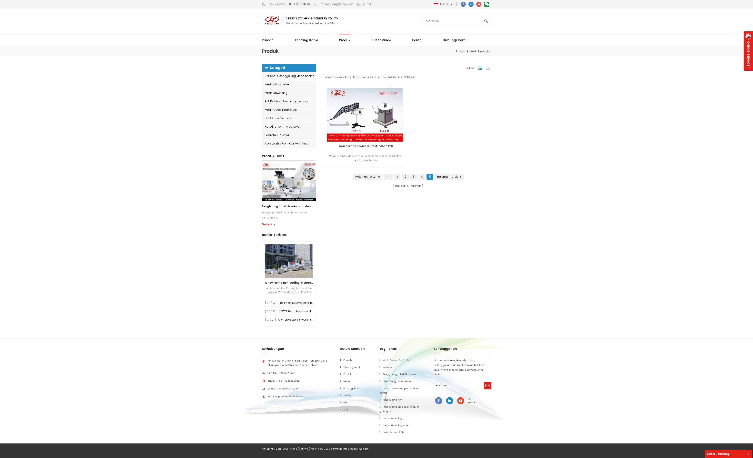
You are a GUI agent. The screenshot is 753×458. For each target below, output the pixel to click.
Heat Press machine (278, 118)
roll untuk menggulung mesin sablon (289, 76)
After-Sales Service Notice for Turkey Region (303, 320)
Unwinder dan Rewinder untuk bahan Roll (365, 146)
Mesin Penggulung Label (397, 381)
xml (345, 410)
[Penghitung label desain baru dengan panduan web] (281, 182)
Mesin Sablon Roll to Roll (397, 360)
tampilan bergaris (480, 68)
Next (313, 186)
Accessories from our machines (286, 143)
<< (388, 177)
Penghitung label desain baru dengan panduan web (281, 206)
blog (345, 403)
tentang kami (351, 367)
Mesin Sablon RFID (393, 432)
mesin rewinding (480, 52)
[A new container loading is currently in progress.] (289, 261)
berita (417, 40)
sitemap (348, 396)
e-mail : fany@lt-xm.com (337, 4)
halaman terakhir (449, 177)
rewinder (388, 367)
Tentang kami (306, 40)
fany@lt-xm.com (288, 389)
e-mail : (368, 4)
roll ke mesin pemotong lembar (286, 101)
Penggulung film (392, 400)
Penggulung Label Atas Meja (399, 374)
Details (313, 224)
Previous (265, 186)
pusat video (381, 40)
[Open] (748, 51)
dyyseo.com (361, 449)
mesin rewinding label (395, 425)
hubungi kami (455, 40)
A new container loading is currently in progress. (289, 282)
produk (344, 40)
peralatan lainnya (277, 135)
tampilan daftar (488, 68)
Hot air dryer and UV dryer (283, 126)
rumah (268, 40)
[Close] (748, 73)
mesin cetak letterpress (281, 110)
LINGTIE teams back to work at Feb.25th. (302, 311)
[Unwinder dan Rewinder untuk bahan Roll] (365, 115)
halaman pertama (367, 177)
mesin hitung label (277, 84)
